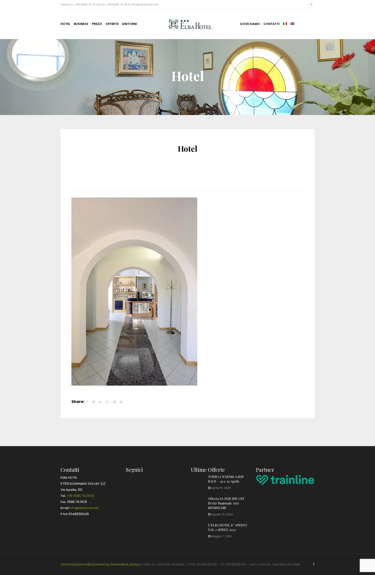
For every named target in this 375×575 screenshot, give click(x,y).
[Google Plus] (107, 402)
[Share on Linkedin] (100, 402)
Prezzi (97, 24)
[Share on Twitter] (93, 402)
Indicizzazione (94, 564)
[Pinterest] (121, 402)
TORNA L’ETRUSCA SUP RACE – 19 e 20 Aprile (226, 479)
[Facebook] (311, 4)
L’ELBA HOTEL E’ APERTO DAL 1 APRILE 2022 (227, 527)
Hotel (65, 24)
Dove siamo (250, 24)
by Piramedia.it (117, 564)
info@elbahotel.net (84, 508)
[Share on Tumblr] (114, 402)
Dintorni (129, 24)
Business (81, 24)
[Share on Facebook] (87, 402)
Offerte (111, 24)
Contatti (271, 24)
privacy (134, 564)
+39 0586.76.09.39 (80, 496)
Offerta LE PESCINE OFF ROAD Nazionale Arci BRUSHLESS (226, 503)
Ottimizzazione (72, 564)
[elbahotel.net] (186, 23)
